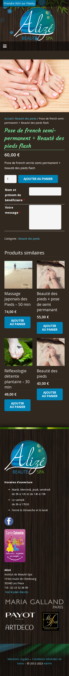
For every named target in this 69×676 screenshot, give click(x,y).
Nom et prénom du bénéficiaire (15, 195)
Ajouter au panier (38, 179)
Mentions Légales (18, 659)
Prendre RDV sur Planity (19, 3)
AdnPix (48, 663)
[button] (5, 46)
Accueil (8, 118)
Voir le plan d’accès (16, 592)
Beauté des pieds (25, 118)
